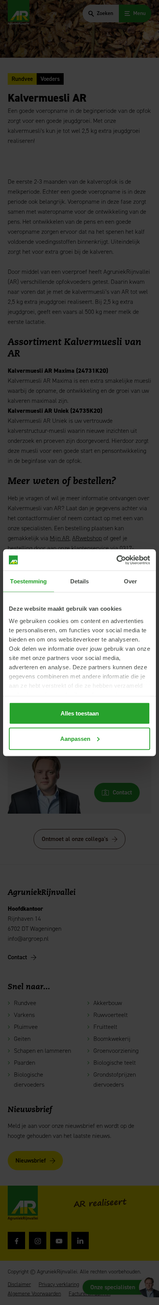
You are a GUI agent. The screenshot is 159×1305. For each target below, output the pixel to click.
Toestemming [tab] (28, 581)
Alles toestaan (80, 713)
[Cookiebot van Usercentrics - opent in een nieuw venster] (116, 560)
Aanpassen (75, 738)
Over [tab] (130, 581)
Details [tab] (79, 581)
